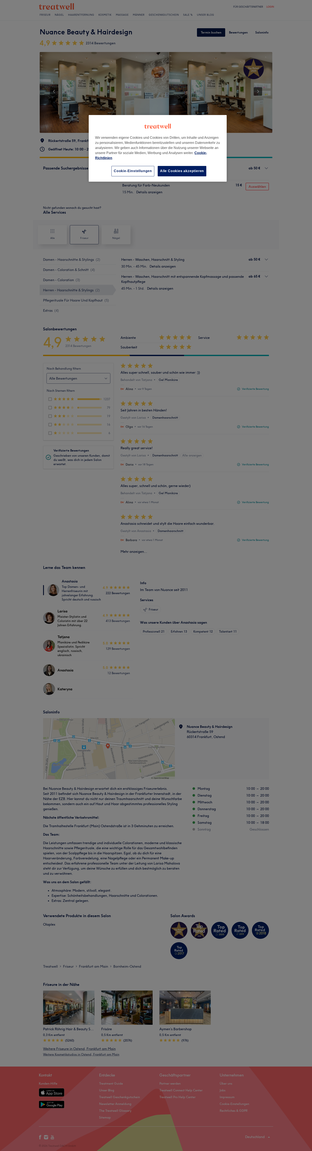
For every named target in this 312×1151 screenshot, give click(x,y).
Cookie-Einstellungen (133, 171)
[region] (158, 148)
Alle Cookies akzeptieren (182, 171)
